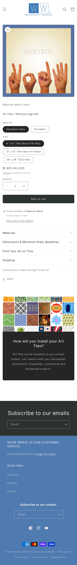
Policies (11, 491)
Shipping (6, 173)
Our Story (13, 475)
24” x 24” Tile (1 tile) (18, 159)
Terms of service (40, 557)
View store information (19, 220)
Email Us (12, 483)
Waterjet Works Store (24, 552)
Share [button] (10, 279)
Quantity (7, 179)
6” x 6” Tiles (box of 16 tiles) (23, 143)
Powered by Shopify (45, 552)
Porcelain (40, 129)
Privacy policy (21, 557)
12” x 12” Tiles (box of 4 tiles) (23, 151)
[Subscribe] (66, 424)
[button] (4, 9)
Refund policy (65, 552)
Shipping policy (58, 557)
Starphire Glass (15, 129)
